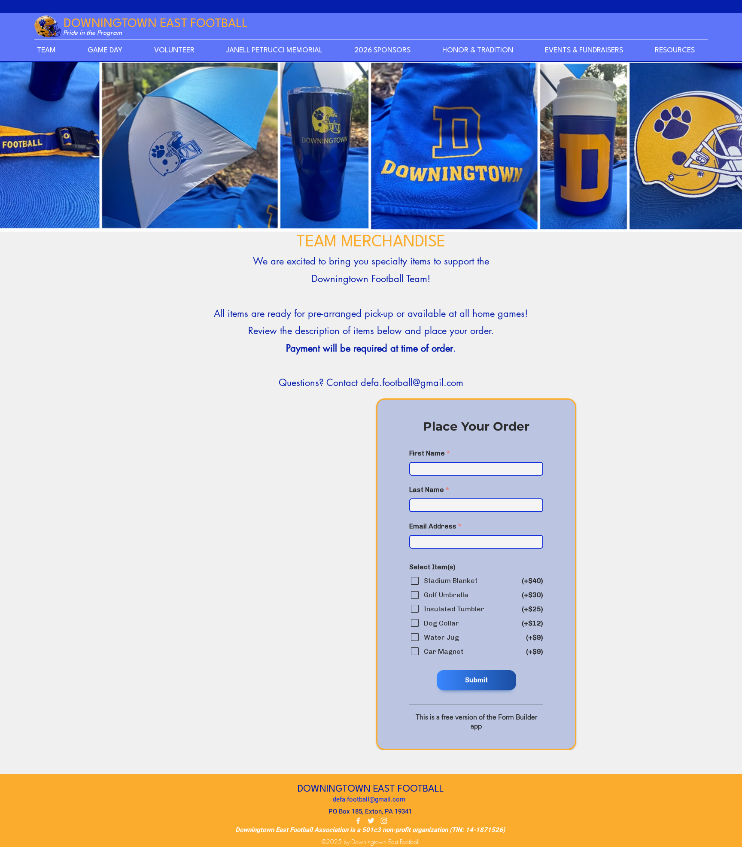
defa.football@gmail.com (412, 382)
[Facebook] (358, 821)
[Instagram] (384, 821)
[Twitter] (371, 821)
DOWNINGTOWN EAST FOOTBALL (156, 24)
